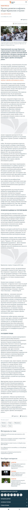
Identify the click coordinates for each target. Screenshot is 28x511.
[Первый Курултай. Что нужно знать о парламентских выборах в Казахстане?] (6, 473)
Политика (13, 471)
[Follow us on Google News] (18, 495)
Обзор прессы (5, 6)
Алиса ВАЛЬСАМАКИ (6, 14)
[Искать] (19, 509)
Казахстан (13, 462)
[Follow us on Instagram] (5, 495)
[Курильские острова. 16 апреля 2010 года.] (14, 263)
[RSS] (21, 495)
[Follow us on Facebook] (8, 495)
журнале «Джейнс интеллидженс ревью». (12, 80)
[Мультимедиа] (9, 509)
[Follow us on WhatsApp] (14, 495)
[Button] (24, 20)
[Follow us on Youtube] (2, 495)
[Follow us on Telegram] (11, 495)
